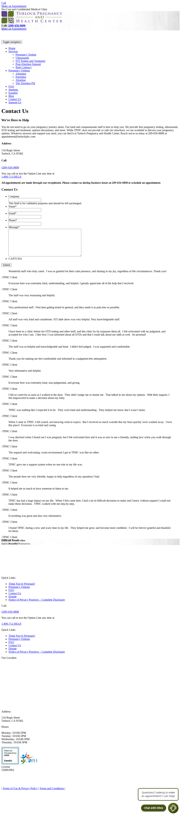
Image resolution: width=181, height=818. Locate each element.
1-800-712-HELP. (11, 176)
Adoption (21, 73)
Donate (12, 596)
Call (3, 2)
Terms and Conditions (52, 788)
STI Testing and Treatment (30, 60)
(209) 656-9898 (16, 25)
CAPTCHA (15, 258)
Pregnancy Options (19, 70)
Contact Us (14, 99)
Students (13, 89)
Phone (12, 220)
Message (14, 227)
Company (13, 196)
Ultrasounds (22, 57)
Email (12, 213)
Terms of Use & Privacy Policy (20, 788)
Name (12, 206)
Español (12, 92)
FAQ (11, 86)
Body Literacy (24, 67)
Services (13, 51)
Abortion (21, 80)
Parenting (21, 76)
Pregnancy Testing (26, 54)
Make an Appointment (13, 6)
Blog (11, 96)
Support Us (14, 102)
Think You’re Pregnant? (21, 583)
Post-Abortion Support (28, 64)
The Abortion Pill (25, 83)
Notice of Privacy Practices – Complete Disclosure (36, 599)
